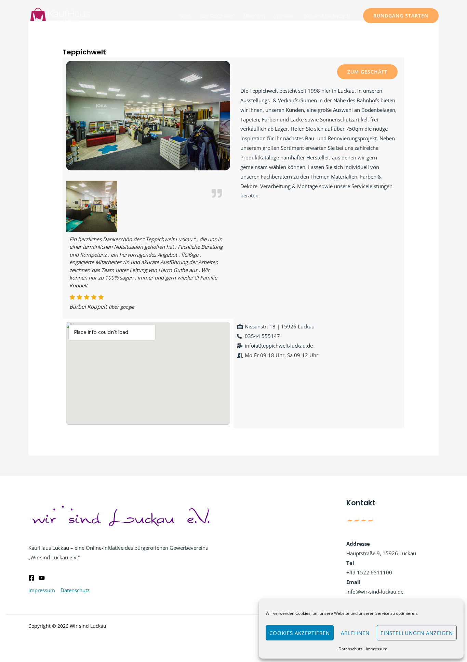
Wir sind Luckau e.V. (327, 15)
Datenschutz (350, 649)
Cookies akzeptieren (299, 632)
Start (184, 15)
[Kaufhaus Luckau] (60, 15)
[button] (401, 15)
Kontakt (284, 15)
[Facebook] (31, 578)
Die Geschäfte (217, 15)
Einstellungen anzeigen (417, 632)
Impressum (376, 649)
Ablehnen (355, 632)
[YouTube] (42, 578)
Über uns (254, 15)
